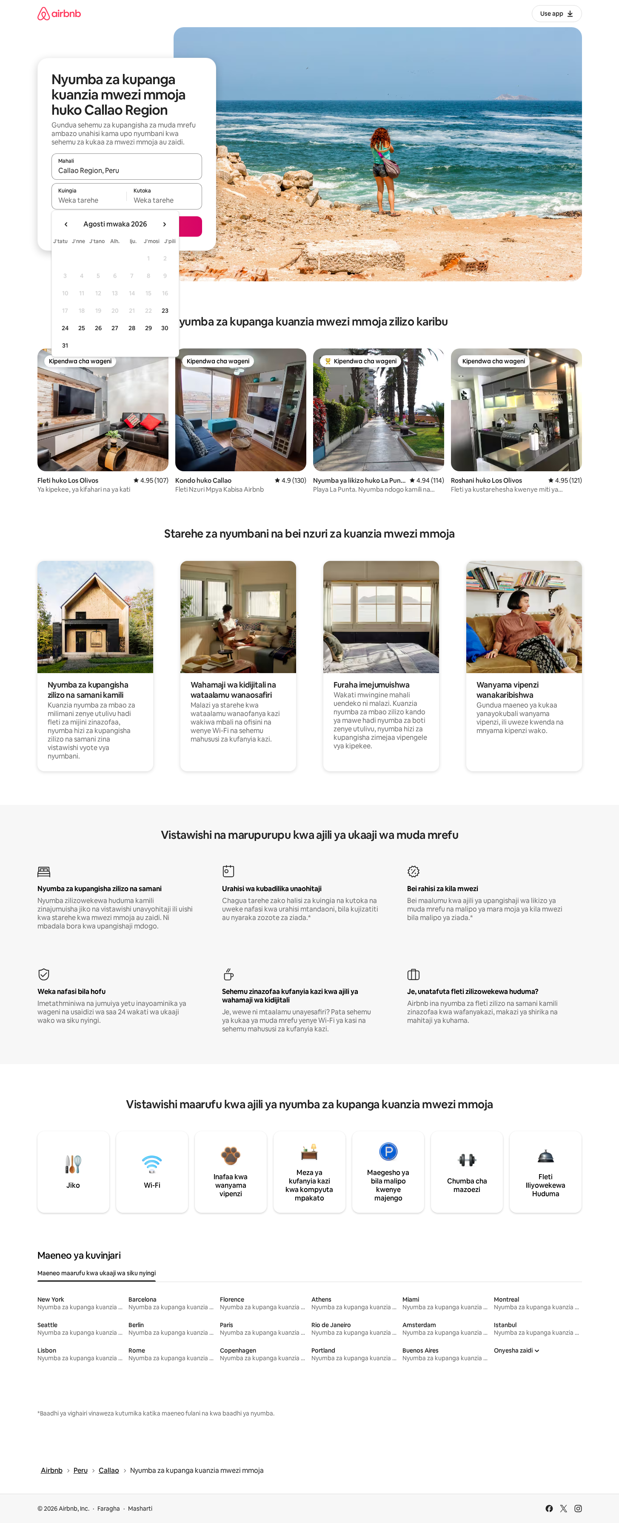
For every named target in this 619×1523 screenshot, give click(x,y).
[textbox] (89, 200)
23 (165, 310)
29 (148, 328)
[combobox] (126, 170)
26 (98, 328)
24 (65, 328)
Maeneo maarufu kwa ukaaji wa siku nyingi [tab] (96, 1273)
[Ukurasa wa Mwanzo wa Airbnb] (59, 13)
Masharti (140, 1508)
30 (164, 328)
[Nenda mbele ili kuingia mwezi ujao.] (164, 224)
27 (114, 328)
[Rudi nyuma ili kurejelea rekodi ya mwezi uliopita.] (66, 224)
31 (65, 345)
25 (81, 328)
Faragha (108, 1508)
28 (131, 328)
